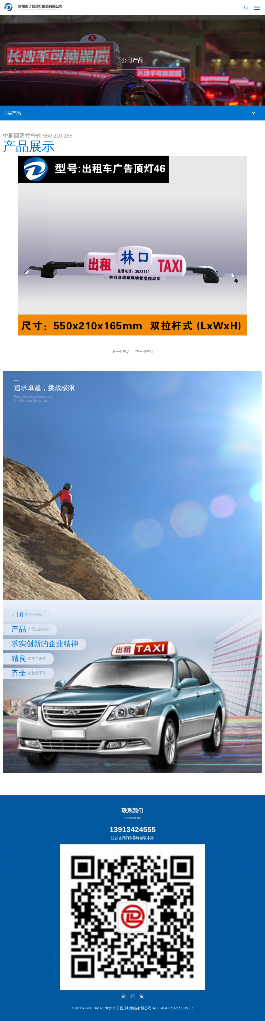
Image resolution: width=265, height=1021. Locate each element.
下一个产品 (144, 352)
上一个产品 (121, 352)
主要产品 (12, 113)
